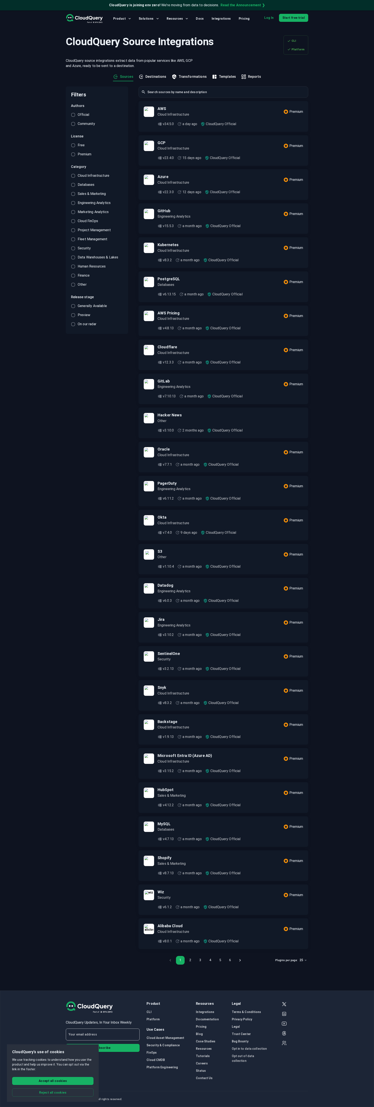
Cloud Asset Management (165, 1038)
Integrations (221, 18)
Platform (298, 49)
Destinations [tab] (155, 77)
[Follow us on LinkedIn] (284, 1014)
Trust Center (241, 1034)
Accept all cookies (53, 1081)
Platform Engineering (162, 1067)
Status (201, 1070)
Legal (236, 1026)
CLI (294, 40)
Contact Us (204, 1078)
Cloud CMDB (156, 1060)
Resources (175, 18)
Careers (202, 1063)
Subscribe (102, 1048)
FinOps (152, 1052)
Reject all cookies (52, 1092)
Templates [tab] (227, 77)
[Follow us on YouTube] (284, 1024)
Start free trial (293, 17)
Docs (200, 18)
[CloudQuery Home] (84, 18)
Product (119, 18)
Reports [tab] (254, 77)
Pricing (244, 18)
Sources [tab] (126, 77)
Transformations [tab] (193, 77)
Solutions (146, 18)
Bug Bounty (240, 1041)
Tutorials (203, 1056)
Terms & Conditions (246, 1012)
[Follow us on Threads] (284, 1033)
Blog (199, 1034)
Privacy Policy (242, 1019)
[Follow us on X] (284, 1004)
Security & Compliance (163, 1045)
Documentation (207, 1019)
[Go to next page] (240, 960)
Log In (269, 17)
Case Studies (205, 1041)
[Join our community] (284, 1043)
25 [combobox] (301, 960)
